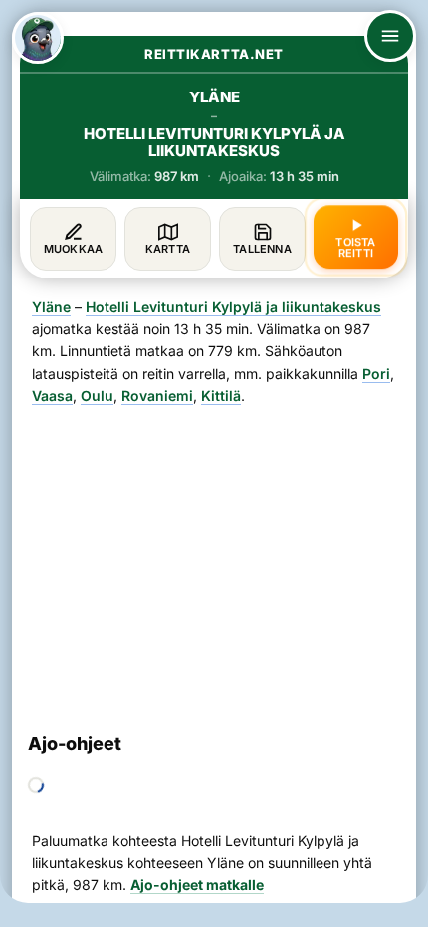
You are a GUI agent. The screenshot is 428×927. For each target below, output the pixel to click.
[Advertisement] (214, 561)
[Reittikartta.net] (38, 38)
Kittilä (221, 395)
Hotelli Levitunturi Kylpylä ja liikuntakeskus (233, 306)
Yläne (51, 306)
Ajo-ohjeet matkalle (197, 884)
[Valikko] (390, 36)
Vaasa (52, 395)
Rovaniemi (157, 395)
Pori (376, 373)
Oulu (97, 395)
